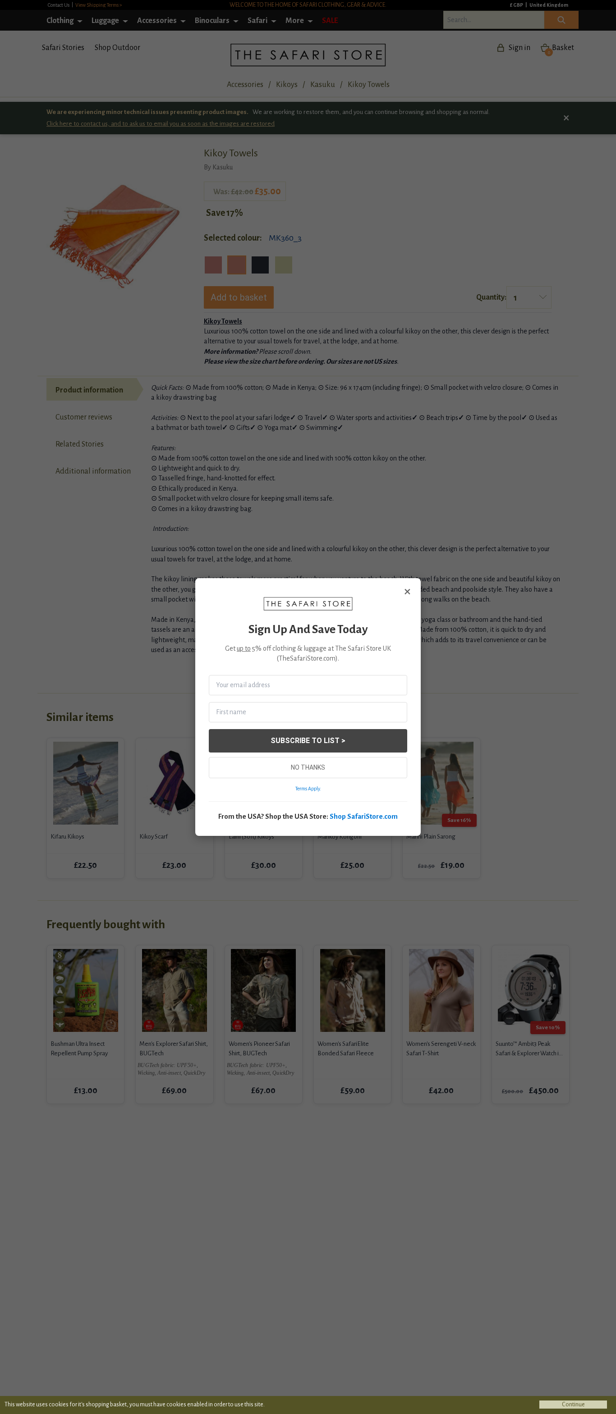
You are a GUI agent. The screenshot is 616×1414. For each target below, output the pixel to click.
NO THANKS (308, 767)
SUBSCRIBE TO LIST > (308, 740)
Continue (573, 1404)
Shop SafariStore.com (364, 816)
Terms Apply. (308, 788)
